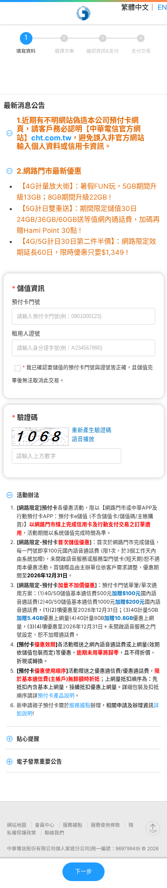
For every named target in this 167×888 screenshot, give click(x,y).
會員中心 (45, 825)
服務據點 (79, 705)
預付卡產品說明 (56, 695)
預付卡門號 (26, 302)
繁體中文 (135, 7)
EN (162, 7)
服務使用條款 (106, 825)
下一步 (83, 871)
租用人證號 (26, 333)
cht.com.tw (51, 137)
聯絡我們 (54, 833)
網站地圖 (17, 825)
